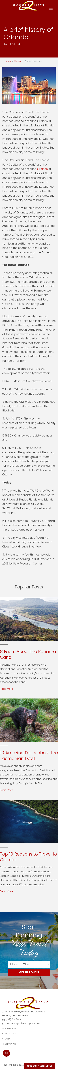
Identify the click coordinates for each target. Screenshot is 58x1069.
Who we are (9, 1028)
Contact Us (9, 1033)
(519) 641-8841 (13, 1019)
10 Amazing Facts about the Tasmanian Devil (29, 755)
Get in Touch (29, 972)
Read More (6, 689)
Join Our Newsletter (39, 1065)
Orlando (42, 169)
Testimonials (9, 1043)
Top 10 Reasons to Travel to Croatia (28, 857)
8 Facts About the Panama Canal (28, 654)
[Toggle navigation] (51, 8)
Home (8, 61)
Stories (17, 61)
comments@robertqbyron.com (22, 1023)
